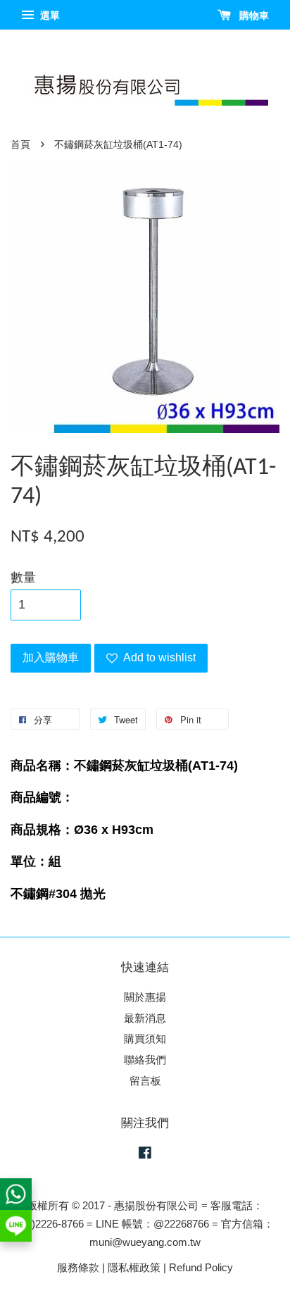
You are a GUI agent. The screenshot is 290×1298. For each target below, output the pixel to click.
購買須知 (145, 1038)
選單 (48, 15)
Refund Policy (201, 1267)
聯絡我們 (145, 1060)
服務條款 (78, 1267)
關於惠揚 (145, 997)
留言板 (145, 1081)
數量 (23, 577)
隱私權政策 (134, 1267)
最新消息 (145, 1018)
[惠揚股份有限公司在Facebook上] (145, 1155)
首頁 (20, 144)
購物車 (253, 15)
